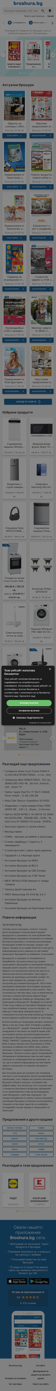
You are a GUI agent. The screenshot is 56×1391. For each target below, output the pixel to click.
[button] (28, 717)
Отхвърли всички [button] (29, 710)
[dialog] (28, 695)
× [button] (50, 669)
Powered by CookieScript (40, 723)
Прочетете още (27, 696)
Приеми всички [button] (29, 703)
